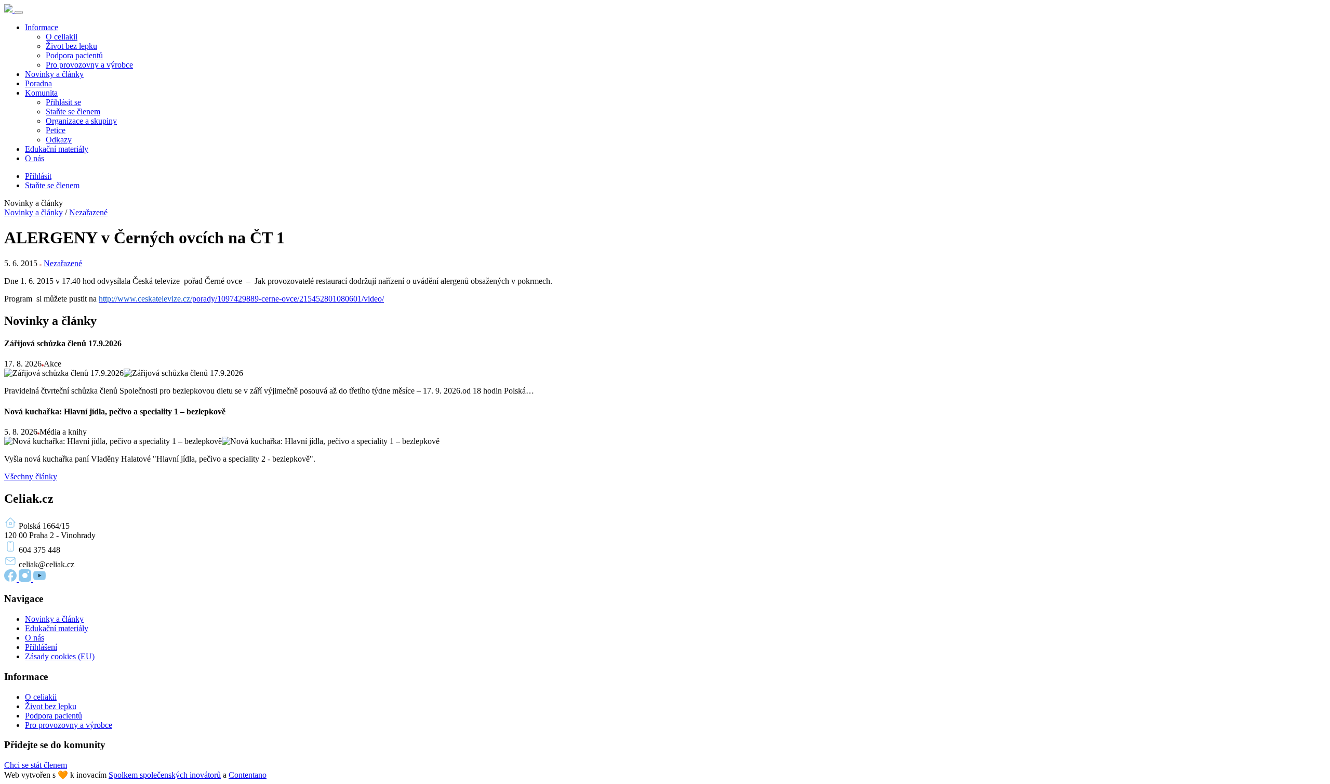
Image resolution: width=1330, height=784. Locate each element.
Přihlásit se (63, 102)
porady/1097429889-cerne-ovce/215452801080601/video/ (241, 298)
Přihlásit (38, 176)
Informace (41, 27)
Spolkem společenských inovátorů (165, 774)
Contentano (248, 774)
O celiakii (61, 36)
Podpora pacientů (74, 55)
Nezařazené (88, 212)
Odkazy (59, 139)
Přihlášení (41, 647)
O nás (34, 158)
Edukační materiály (56, 149)
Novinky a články (54, 74)
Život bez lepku (71, 46)
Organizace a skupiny (81, 120)
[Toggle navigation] (19, 12)
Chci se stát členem (35, 765)
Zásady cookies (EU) (60, 656)
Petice (55, 130)
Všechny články (30, 476)
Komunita (41, 92)
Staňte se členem (73, 111)
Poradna (38, 83)
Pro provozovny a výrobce (89, 64)
